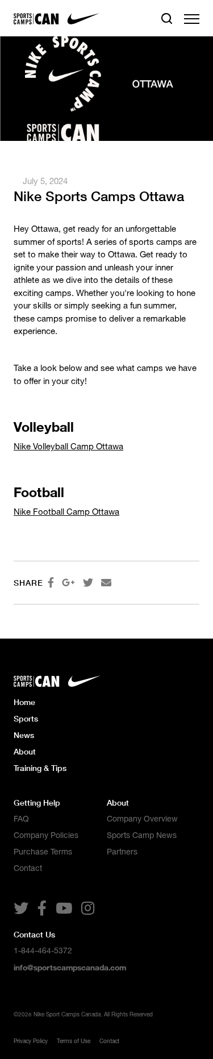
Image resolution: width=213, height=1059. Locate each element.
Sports (26, 718)
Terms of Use (73, 1040)
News (24, 735)
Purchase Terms (43, 851)
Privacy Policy (31, 1040)
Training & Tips (40, 768)
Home (24, 702)
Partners (122, 851)
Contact (28, 868)
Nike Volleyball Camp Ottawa (68, 446)
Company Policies (46, 835)
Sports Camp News (142, 835)
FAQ (21, 818)
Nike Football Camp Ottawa (66, 511)
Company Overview (142, 818)
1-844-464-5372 (43, 950)
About (25, 751)
